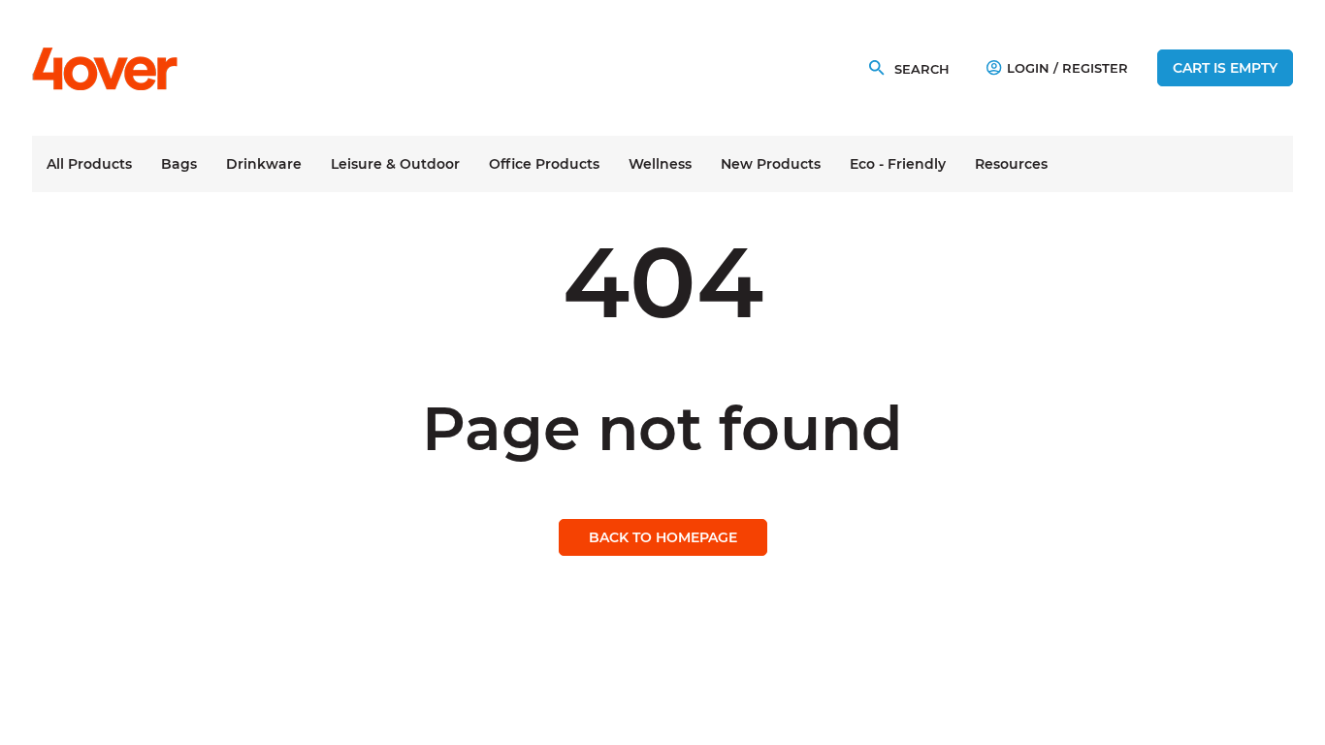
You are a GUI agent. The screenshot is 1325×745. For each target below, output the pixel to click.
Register (1095, 68)
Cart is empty (1225, 68)
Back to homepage (663, 537)
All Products (89, 164)
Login (1028, 68)
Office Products (544, 164)
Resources (1011, 164)
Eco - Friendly (898, 164)
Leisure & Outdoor (395, 164)
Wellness (660, 164)
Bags (179, 164)
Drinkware (264, 164)
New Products (771, 164)
